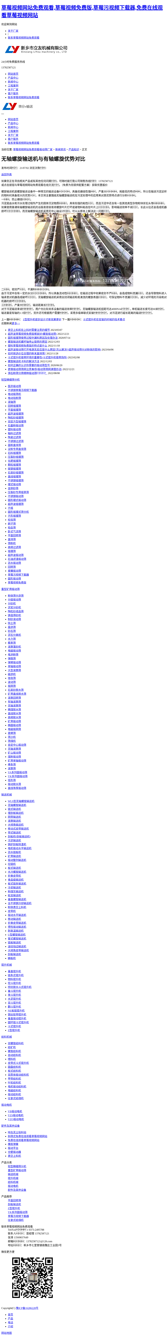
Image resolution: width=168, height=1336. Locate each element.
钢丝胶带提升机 (17, 1014)
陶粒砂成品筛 (16, 611)
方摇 (10, 508)
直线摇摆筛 (14, 476)
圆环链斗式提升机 (18, 1022)
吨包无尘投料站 (17, 1132)
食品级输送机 (16, 879)
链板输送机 (14, 942)
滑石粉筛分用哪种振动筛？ (27, 373)
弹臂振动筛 (14, 662)
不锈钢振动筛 (16, 496)
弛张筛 (12, 678)
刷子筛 (12, 523)
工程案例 (13, 85)
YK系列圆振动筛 (18, 776)
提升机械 (6, 964)
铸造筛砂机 (14, 615)
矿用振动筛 (14, 721)
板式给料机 (14, 1070)
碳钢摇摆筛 (14, 468)
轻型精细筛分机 (10, 379)
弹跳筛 (12, 658)
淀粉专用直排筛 (17, 449)
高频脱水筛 (14, 717)
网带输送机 (14, 817)
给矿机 (12, 1047)
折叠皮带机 (14, 875)
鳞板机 (12, 958)
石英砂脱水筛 (16, 690)
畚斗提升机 (14, 991)
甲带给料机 (14, 1078)
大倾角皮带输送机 (18, 950)
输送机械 (6, 794)
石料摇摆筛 (14, 453)
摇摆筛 (12, 551)
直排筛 (12, 539)
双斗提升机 (14, 1002)
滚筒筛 (12, 768)
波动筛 (12, 682)
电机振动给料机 (17, 1086)
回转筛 (12, 566)
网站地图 (6, 1333)
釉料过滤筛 (14, 433)
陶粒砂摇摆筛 (16, 417)
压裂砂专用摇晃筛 (18, 492)
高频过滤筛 (14, 547)
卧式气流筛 (14, 531)
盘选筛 (12, 627)
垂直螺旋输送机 (17, 899)
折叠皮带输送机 (17, 923)
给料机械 (6, 1036)
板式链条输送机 (17, 883)
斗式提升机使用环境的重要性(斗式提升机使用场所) (37, 357)
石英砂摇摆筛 (16, 472)
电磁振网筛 (14, 729)
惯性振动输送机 (17, 926)
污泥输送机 (14, 840)
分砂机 (12, 603)
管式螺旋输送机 (17, 938)
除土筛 (12, 623)
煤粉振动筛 (14, 756)
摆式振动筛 (14, 484)
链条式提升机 (16, 975)
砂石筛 (12, 631)
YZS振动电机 (15, 1115)
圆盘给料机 (14, 1067)
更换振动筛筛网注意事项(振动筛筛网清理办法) (35, 369)
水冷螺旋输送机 (17, 871)
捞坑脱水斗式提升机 (20, 987)
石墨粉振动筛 (16, 425)
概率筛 (12, 642)
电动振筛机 (14, 394)
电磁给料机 (14, 1090)
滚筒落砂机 (14, 646)
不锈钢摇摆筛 (16, 480)
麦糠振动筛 (14, 570)
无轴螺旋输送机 (17, 805)
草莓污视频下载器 (18, 574)
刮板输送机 (14, 954)
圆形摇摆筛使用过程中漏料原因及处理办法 (33, 337)
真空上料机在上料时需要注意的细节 (29, 330)
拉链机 (12, 864)
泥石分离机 (14, 635)
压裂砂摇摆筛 (16, 457)
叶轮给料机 (14, 1082)
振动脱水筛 (14, 784)
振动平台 (13, 1148)
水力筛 (12, 638)
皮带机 (12, 911)
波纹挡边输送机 (17, 946)
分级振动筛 (14, 599)
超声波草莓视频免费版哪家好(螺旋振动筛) (32, 333)
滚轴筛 (12, 402)
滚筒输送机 (14, 820)
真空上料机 (14, 1156)
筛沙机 (12, 737)
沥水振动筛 (14, 563)
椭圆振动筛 (14, 725)
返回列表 (6, 174)
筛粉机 (12, 543)
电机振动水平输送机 (20, 848)
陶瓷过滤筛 (14, 437)
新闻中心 (13, 81)
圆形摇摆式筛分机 (18, 512)
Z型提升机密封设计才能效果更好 (42, 319)
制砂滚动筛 (14, 619)
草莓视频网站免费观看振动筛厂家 (32, 149)
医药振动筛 (14, 386)
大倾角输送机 (16, 824)
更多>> (16, 323)
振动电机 (6, 1104)
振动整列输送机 (17, 860)
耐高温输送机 (16, 930)
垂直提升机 (14, 971)
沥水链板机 (14, 852)
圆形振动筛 (14, 578)
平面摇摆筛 (14, 409)
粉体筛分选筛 (16, 595)
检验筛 (12, 519)
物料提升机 (14, 979)
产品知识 (74, 149)
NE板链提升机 (16, 1010)
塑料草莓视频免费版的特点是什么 (27, 345)
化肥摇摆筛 (14, 460)
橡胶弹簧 (13, 1144)
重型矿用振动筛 (10, 589)
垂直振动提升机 (17, 1018)
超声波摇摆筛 (16, 413)
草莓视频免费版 (17, 582)
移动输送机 (14, 919)
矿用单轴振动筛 (17, 760)
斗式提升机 (14, 1026)
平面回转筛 (14, 535)
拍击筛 (12, 527)
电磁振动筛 (14, 650)
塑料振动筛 (14, 429)
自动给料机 (14, 1055)
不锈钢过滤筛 (16, 441)
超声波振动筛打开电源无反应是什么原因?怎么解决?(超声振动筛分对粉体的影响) (54, 349)
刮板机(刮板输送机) (19, 836)
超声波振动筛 (16, 555)
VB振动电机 (15, 1111)
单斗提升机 (14, 995)
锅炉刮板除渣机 (17, 844)
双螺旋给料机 (16, 1043)
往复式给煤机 (16, 1098)
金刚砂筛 (13, 488)
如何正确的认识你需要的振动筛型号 (29, 365)
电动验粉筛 (14, 398)
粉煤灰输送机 (16, 891)
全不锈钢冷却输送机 (20, 903)
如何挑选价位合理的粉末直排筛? (27, 353)
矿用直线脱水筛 (17, 693)
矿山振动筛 (14, 752)
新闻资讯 (60, 149)
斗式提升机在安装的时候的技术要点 (104, 319)
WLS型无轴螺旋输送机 (21, 801)
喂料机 (12, 1059)
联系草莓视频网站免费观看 (23, 37)
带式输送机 (14, 832)
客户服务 (13, 93)
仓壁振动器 (14, 1152)
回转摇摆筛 (14, 405)
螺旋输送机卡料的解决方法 (23, 361)
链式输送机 (14, 809)
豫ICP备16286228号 (27, 1308)
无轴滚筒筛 (14, 705)
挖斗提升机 (14, 983)
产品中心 (13, 77)
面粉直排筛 (14, 445)
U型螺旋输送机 (17, 934)
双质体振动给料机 (18, 1074)
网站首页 (13, 73)
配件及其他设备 (10, 1125)
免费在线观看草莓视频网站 (23, 1140)
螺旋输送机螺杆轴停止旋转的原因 (27, 341)
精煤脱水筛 (14, 709)
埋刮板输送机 (16, 813)
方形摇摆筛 (14, 515)
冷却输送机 (14, 887)
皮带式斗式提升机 (18, 1063)
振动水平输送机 (17, 915)
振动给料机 (14, 1094)
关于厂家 (13, 30)
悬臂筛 (12, 733)
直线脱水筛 (14, 713)
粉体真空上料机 (17, 907)
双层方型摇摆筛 (17, 421)
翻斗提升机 (14, 1006)
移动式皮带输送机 (18, 828)
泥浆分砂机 (14, 607)
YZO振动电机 (16, 1119)
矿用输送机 (14, 856)
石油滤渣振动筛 (17, 559)
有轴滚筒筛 (14, 701)
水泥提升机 (14, 998)
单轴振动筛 (14, 666)
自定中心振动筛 (17, 745)
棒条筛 (12, 764)
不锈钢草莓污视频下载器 (22, 390)
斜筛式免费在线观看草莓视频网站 (27, 1136)
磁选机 (12, 674)
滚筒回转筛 (14, 697)
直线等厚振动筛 (17, 788)
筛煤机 (12, 741)
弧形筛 (12, 780)
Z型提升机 (14, 1030)
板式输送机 (14, 868)
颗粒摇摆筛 (14, 464)
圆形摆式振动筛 (17, 500)
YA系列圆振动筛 (17, 772)
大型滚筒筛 (14, 670)
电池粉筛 (13, 654)
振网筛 (12, 686)
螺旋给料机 (14, 1051)
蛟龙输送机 (14, 895)
